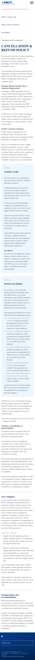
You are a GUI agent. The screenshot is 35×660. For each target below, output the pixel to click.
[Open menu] (32, 3)
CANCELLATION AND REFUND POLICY (15, 9)
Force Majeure (5, 32)
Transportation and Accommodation (11, 40)
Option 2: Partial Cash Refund (10, 25)
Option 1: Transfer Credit (8, 17)
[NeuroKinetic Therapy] (8, 3)
